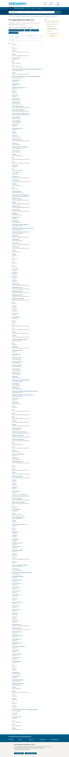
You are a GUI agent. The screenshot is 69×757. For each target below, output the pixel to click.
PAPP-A (13, 91)
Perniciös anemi (15, 243)
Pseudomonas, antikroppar (18, 683)
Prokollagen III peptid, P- (17, 543)
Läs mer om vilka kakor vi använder (21, 749)
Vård (13, 16)
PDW (13, 187)
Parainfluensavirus (16, 102)
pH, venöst (14, 280)
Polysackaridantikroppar (17, 461)
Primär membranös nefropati (18, 502)
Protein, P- (14, 617)
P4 (12, 46)
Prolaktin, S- (14, 554)
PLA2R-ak (14, 332)
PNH (13, 443)
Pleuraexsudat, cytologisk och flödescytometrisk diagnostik (25, 391)
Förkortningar (49, 31)
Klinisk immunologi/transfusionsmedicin (16, 30)
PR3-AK (13, 472)
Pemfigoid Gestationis (17, 198)
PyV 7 (13, 724)
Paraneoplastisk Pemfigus (17, 106)
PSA (13, 665)
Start (10, 16)
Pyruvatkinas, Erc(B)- (16, 716)
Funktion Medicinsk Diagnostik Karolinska (22, 16)
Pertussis (14, 250)
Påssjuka (14, 728)
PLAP (13, 343)
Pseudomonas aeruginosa (17, 679)
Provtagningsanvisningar (50, 16)
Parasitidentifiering (16, 121)
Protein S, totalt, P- (16, 609)
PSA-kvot (14, 668)
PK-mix (13, 320)
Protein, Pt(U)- (15, 620)
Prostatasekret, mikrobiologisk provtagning (21, 572)
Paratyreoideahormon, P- (17, 128)
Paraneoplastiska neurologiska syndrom (20, 113)
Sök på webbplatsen (13, 12)
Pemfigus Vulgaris (16, 209)
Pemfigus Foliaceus (16, 206)
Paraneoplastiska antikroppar (18, 109)
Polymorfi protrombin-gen (17, 454)
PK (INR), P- (14, 309)
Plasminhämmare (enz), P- (17, 350)
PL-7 (13, 328)
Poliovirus (14, 450)
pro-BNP (14, 520)
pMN (13, 413)
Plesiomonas (15, 376)
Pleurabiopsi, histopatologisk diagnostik (20, 380)
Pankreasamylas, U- (16, 83)
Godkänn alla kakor (31, 753)
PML (13, 409)
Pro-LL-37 (14, 557)
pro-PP (13, 561)
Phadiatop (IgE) (15, 283)
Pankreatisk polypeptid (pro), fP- (19, 87)
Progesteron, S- (15, 531)
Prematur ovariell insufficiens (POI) (19, 494)
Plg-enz (13, 406)
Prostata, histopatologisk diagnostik (20, 565)
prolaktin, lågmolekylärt (17, 550)
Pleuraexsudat (15, 387)
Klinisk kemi (27, 30)
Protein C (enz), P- (16, 587)
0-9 (18, 37)
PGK (13, 261)
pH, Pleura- (14, 276)
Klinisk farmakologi (22, 27)
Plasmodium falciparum (17, 357)
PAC (13, 61)
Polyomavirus (15, 457)
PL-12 (13, 324)
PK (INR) (14, 306)
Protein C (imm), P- (16, 591)
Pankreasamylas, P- (16, 80)
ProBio (13, 513)
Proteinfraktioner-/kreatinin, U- (19, 646)
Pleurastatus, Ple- (16, 398)
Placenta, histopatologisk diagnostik (20, 339)
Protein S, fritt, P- (16, 605)
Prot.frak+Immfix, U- (16, 583)
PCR (13, 169)
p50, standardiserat (16, 58)
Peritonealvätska (15, 239)
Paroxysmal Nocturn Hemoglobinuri (20, 146)
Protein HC (14, 598)
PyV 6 (13, 720)
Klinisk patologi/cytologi (13, 32)
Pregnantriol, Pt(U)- (16, 491)
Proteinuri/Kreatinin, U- (17, 654)
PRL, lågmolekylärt (16, 509)
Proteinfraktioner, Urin (17, 642)
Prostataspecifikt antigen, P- (18, 576)
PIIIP (13, 302)
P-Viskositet (14, 713)
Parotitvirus (14, 143)
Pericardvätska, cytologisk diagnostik (20, 224)
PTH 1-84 (14, 705)
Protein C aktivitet (16, 594)
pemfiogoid (14, 213)
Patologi (14, 154)
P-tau (13, 694)
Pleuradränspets (15, 383)
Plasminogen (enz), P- (16, 354)
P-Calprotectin (15, 165)
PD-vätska (14, 183)
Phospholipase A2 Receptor (18, 298)
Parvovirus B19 (15, 150)
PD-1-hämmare (15, 176)
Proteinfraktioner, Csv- (17, 631)
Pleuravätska (15, 402)
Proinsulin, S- (15, 535)
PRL (13, 505)
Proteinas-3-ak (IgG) (16, 624)
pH (12, 265)
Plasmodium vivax (16, 372)
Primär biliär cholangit (17, 498)
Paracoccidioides (15, 98)
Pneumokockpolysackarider (18, 439)
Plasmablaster (15, 346)
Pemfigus (14, 202)
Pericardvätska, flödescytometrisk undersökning (22, 228)
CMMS (16, 27)
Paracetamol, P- (15, 95)
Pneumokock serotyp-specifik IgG (19, 431)
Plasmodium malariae (16, 365)
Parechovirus (15, 135)
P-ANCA (13, 72)
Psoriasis (14, 691)
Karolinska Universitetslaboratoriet (37, 16)
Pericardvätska (15, 220)
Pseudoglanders (15, 672)
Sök (57, 12)
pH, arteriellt (15, 269)
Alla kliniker (11, 27)
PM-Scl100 (14, 420)
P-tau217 (14, 698)
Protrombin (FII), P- (16, 657)
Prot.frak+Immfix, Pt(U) (17, 580)
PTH (13, 702)
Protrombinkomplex (16, 661)
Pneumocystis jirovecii (17, 428)
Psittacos (14, 687)
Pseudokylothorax (16, 676)
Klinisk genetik (30, 27)
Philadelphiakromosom (17, 294)
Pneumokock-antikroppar (17, 435)
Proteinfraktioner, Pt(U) (17, 635)
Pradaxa (14, 480)
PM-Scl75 (14, 424)
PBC (13, 158)
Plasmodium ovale (16, 369)
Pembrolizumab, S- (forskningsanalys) (20, 195)
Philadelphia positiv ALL (17, 287)
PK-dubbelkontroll (16, 317)
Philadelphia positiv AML (17, 291)
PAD (13, 65)
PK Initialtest (15, 313)
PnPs (13, 446)
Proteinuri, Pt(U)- (15, 650)
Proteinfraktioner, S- (16, 639)
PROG (13, 528)
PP (12, 465)
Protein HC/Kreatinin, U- (17, 602)
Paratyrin (14, 132)
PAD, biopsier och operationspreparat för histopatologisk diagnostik (27, 69)
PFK (13, 257)
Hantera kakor (19, 753)
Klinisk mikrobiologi (34, 30)
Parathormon (15, 124)
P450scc (13, 54)
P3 (12, 43)
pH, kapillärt (14, 272)
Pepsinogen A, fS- (16, 217)
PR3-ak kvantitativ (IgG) (17, 476)
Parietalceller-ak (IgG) (16, 139)
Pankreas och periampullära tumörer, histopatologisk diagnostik (26, 76)
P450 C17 (14, 50)
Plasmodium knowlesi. (17, 361)
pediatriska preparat (16, 191)
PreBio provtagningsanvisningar (52, 33)
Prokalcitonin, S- (15, 539)
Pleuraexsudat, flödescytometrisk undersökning (22, 394)
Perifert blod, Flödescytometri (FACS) (20, 232)
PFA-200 (14, 254)
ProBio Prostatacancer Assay (18, 517)
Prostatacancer (15, 568)
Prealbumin (14, 487)
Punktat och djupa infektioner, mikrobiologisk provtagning (24, 709)
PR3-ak (13, 468)
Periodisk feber (15, 235)
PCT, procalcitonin (16, 172)
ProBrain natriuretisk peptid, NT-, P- (20, 524)
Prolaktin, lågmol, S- (16, 546)
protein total (14, 613)
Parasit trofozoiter (16, 117)
